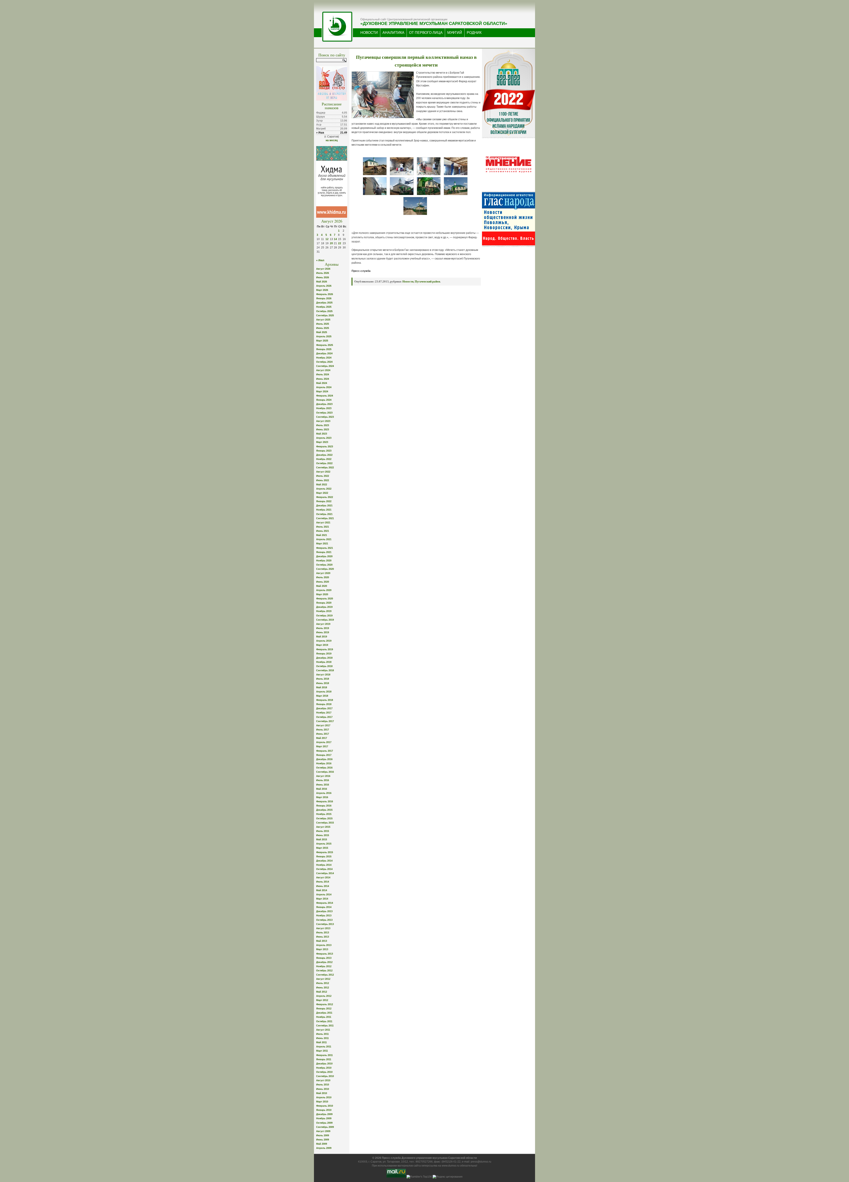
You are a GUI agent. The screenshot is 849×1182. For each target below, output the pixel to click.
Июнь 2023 (322, 429)
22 (339, 243)
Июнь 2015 (322, 835)
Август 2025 (323, 319)
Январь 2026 (323, 298)
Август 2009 (323, 1131)
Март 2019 (322, 645)
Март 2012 (322, 1000)
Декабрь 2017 (324, 708)
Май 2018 (321, 687)
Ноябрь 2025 (323, 306)
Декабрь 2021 (324, 505)
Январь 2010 (323, 1110)
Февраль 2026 (324, 294)
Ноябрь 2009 (323, 1118)
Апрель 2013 (323, 945)
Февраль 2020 (324, 598)
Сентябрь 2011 (325, 1025)
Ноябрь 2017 (323, 712)
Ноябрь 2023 (323, 408)
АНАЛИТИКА (393, 32)
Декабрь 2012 (324, 962)
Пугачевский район (427, 281)
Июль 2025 (322, 323)
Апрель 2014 (323, 894)
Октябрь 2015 (324, 818)
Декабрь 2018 (324, 657)
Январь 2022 (323, 501)
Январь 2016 (323, 805)
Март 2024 (322, 391)
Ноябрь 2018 (323, 662)
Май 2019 (321, 636)
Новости (407, 281)
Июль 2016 (322, 780)
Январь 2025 (323, 349)
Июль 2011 (322, 1034)
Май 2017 (321, 738)
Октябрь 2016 (324, 767)
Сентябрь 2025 (325, 315)
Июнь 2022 (322, 480)
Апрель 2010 (323, 1097)
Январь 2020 (323, 602)
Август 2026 (323, 268)
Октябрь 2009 (324, 1122)
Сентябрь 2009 (325, 1127)
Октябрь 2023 (324, 412)
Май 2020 (321, 586)
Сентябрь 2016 (325, 771)
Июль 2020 (322, 577)
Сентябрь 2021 (325, 518)
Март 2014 (322, 898)
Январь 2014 (323, 907)
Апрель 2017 (323, 742)
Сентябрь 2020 (325, 569)
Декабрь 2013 (324, 911)
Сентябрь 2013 (325, 924)
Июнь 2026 (322, 277)
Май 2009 (321, 1143)
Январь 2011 (323, 1059)
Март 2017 (322, 746)
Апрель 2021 (323, 539)
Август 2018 (323, 674)
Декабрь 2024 (324, 353)
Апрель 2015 (323, 843)
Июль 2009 (322, 1135)
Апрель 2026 (323, 285)
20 (331, 243)
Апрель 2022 (323, 488)
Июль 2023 (322, 425)
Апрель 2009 (323, 1148)
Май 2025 (321, 332)
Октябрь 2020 (324, 564)
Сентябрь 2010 (325, 1076)
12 (327, 239)
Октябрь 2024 (324, 361)
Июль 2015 (322, 831)
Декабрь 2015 (324, 809)
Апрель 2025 (323, 336)
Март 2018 (322, 695)
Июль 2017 (322, 729)
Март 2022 (322, 493)
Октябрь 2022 (324, 463)
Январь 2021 (323, 552)
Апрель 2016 (323, 793)
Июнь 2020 (322, 581)
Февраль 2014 (324, 903)
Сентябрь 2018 (325, 670)
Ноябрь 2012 (323, 966)
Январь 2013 (323, 958)
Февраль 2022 (324, 497)
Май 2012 (321, 991)
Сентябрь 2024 (325, 366)
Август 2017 (323, 725)
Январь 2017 (323, 755)
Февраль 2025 (324, 345)
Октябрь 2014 (324, 869)
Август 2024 (323, 370)
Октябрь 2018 (324, 666)
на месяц (332, 140)
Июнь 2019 (322, 632)
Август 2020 (323, 573)
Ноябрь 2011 (323, 1017)
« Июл (320, 260)
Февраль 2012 (324, 1004)
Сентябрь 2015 (325, 822)
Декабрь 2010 (324, 1063)
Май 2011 (321, 1042)
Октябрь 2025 (324, 311)
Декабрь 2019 (324, 607)
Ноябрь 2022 (323, 459)
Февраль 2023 (324, 446)
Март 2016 (322, 797)
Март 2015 (322, 847)
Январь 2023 (323, 450)
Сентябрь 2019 (325, 619)
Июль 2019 (322, 628)
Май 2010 (321, 1093)
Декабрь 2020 (324, 556)
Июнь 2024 (322, 378)
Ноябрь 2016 (323, 763)
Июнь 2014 (322, 886)
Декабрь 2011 (324, 1012)
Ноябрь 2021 (323, 509)
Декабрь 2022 (324, 455)
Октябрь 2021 (324, 514)
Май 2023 (321, 433)
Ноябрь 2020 (323, 560)
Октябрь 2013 (324, 920)
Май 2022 (321, 484)
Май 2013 (321, 941)
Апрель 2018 (323, 691)
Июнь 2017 (322, 733)
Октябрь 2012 (324, 970)
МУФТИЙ (454, 32)
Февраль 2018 (324, 700)
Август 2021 (323, 522)
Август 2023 (323, 421)
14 (335, 239)
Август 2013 (323, 928)
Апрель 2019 (323, 640)
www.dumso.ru (450, 1165)
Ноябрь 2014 (323, 865)
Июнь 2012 (322, 987)
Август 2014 (323, 877)
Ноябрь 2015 (323, 814)
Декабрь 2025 (324, 302)
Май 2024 (321, 383)
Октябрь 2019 (324, 615)
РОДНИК (474, 32)
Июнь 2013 (322, 936)
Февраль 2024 (324, 395)
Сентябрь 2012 (325, 974)
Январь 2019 (323, 653)
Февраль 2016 (324, 801)
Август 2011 (323, 1029)
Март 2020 (322, 594)
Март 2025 (322, 340)
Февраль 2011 (324, 1055)
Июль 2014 (322, 881)
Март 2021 (322, 543)
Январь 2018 (323, 704)
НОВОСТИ (369, 32)
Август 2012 (323, 979)
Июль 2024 (322, 374)
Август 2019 (323, 624)
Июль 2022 (322, 476)
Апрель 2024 (323, 387)
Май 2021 (321, 535)
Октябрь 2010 (324, 1072)
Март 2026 (322, 290)
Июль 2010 (322, 1084)
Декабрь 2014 (324, 860)
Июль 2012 (322, 983)
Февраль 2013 (324, 953)
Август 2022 (323, 471)
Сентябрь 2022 (325, 467)
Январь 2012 (323, 1008)
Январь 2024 (323, 399)
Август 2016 (323, 776)
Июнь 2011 (322, 1038)
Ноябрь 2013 (323, 915)
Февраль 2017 (324, 750)
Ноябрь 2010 (323, 1067)
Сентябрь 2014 (325, 873)
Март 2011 (322, 1050)
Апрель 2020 (323, 590)
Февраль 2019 (324, 649)
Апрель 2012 (323, 996)
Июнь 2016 (322, 784)
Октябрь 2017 (324, 717)
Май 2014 (321, 890)
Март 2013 (322, 949)
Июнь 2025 (322, 328)
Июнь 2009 (322, 1139)
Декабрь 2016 (324, 759)
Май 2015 (321, 839)
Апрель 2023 (323, 438)
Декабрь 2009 (324, 1114)
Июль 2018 (322, 678)
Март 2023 (322, 442)
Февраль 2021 (324, 548)
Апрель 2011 (323, 1046)
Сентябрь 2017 (325, 721)
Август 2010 (323, 1080)
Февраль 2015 (324, 852)
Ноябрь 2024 (323, 357)
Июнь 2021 (322, 531)
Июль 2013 (322, 932)
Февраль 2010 (324, 1105)
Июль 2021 (322, 526)
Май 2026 (321, 281)
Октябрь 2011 (324, 1021)
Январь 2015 (323, 856)
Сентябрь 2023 (325, 417)
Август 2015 (323, 826)
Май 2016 (321, 788)
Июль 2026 (322, 273)
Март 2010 (322, 1101)
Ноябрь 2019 (323, 611)
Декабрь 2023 (324, 404)
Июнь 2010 (322, 1089)
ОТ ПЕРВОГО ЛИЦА (426, 32)
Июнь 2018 (322, 683)
